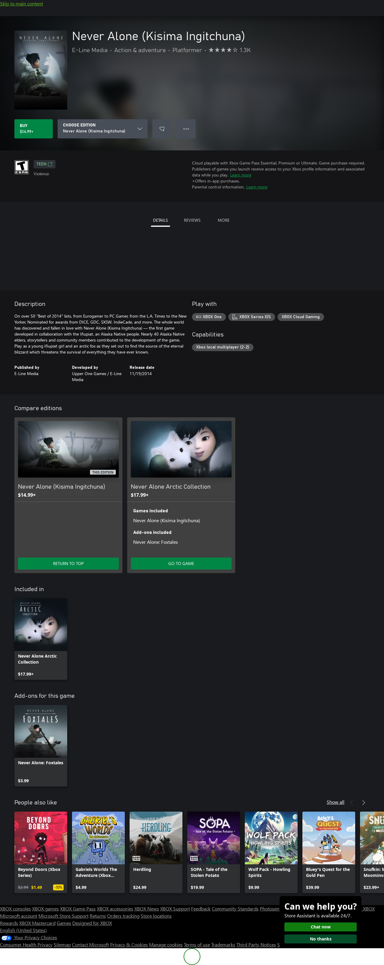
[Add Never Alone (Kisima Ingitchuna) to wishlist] (162, 128)
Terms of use (197, 944)
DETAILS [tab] (160, 220)
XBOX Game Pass (78, 908)
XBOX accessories (115, 908)
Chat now (321, 927)
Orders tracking (123, 916)
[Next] (364, 802)
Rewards (9, 923)
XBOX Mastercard (37, 923)
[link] (40, 639)
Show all (335, 802)
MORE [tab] (224, 220)
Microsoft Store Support (63, 916)
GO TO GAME (181, 563)
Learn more (240, 175)
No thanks (321, 939)
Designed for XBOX (92, 923)
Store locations (156, 916)
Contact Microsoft (90, 944)
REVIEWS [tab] (192, 220)
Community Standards (235, 908)
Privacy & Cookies (129, 944)
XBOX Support (175, 908)
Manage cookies (166, 944)
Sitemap (62, 944)
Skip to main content (21, 3)
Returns (98, 916)
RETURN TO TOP (68, 563)
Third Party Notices (256, 944)
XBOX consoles (15, 908)
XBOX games (45, 908)
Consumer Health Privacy (26, 944)
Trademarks (223, 944)
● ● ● (186, 128)
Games (64, 923)
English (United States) (23, 930)
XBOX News (146, 908)
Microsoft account (18, 916)
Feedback (201, 908)
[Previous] (352, 802)
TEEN (41, 164)
